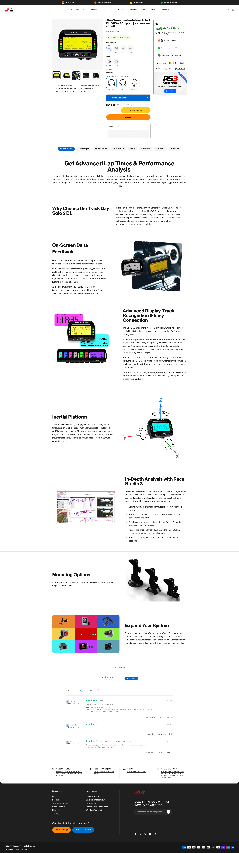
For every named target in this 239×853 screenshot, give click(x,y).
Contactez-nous (92, 796)
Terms (17, 849)
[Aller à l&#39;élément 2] (66, 75)
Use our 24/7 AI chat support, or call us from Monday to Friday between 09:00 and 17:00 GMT (69, 773)
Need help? (181, 69)
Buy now (128, 117)
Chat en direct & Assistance (97, 807)
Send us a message (61, 830)
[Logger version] (109, 61)
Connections (145, 149)
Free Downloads (118, 149)
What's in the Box (101, 149)
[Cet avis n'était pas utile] (171, 734)
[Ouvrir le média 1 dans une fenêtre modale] (77, 44)
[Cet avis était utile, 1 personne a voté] (168, 753)
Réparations (91, 803)
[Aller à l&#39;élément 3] (76, 75)
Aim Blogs (56, 814)
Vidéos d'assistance (60, 803)
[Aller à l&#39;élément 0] (56, 75)
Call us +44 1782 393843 (83, 830)
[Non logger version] (116, 61)
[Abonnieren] (168, 812)
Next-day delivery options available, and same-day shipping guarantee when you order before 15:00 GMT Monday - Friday (172, 774)
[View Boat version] (130, 48)
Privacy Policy (23, 849)
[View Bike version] (116, 48)
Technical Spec (84, 149)
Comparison (175, 149)
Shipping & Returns (9, 849)
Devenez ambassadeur (95, 800)
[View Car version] (109, 48)
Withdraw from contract (95, 810)
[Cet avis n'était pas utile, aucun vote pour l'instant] (171, 717)
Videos (132, 149)
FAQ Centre (160, 149)
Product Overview (66, 149)
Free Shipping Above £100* (172, 2)
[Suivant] (98, 48)
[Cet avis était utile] (168, 717)
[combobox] (74, 690)
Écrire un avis (131, 678)
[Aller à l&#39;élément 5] (96, 75)
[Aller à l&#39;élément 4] (86, 75)
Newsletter (56, 810)
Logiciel (55, 800)
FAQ (54, 796)
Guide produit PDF (59, 807)
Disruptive (31, 846)
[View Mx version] (123, 48)
